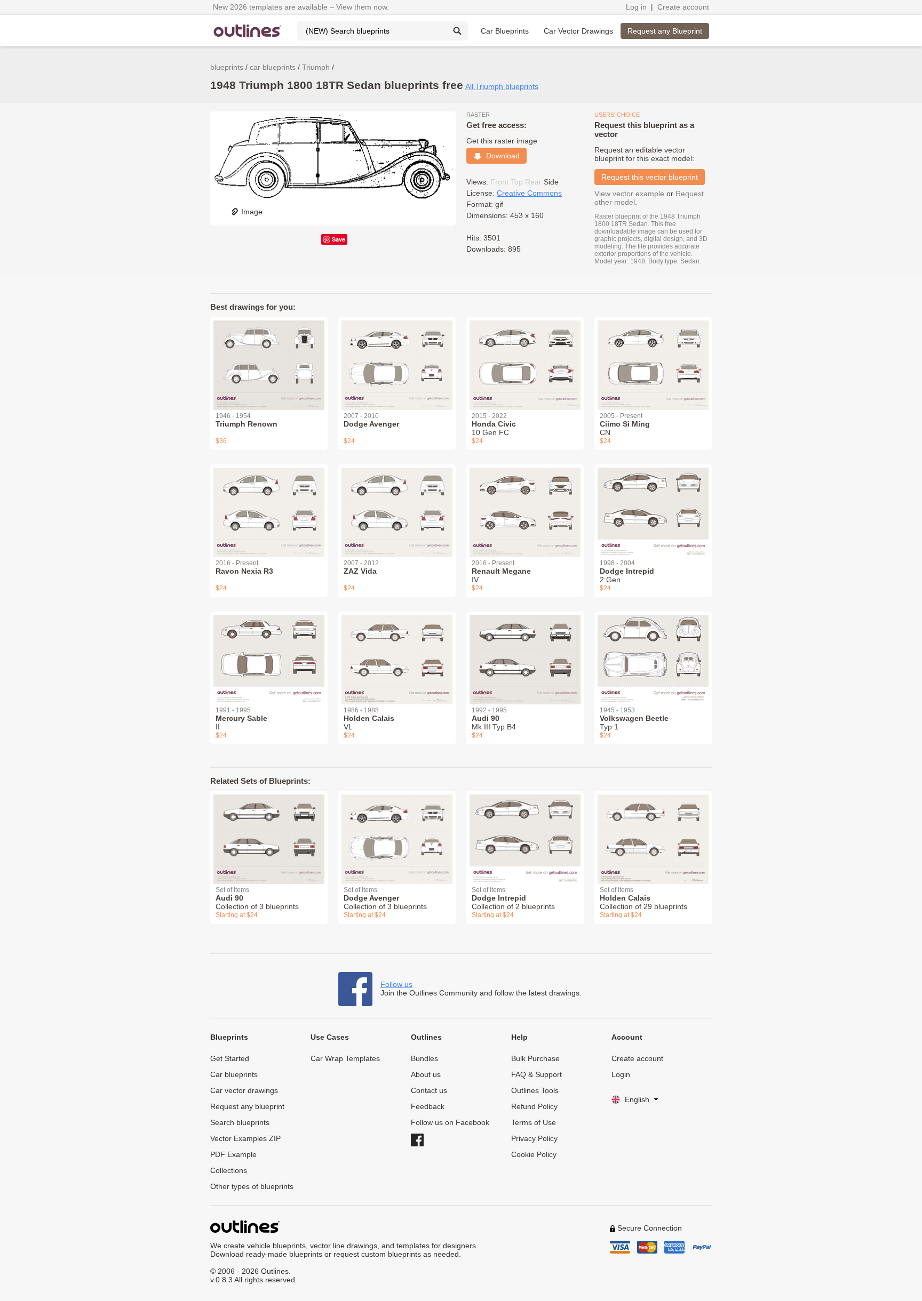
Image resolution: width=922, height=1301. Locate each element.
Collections (228, 1170)
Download (501, 155)
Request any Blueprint (664, 31)
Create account (683, 7)
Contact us (429, 1090)
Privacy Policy (534, 1138)
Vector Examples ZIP (245, 1138)
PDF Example (233, 1154)
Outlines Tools (535, 1090)
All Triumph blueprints (501, 86)
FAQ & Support (536, 1074)
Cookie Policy (534, 1154)
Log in (636, 7)
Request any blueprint (247, 1106)
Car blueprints (234, 1074)
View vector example (629, 193)
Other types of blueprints (251, 1186)
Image (252, 211)
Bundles (424, 1058)
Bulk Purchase (535, 1058)
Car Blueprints (505, 31)
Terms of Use (533, 1122)
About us (426, 1074)
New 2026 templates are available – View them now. (301, 7)
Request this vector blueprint (649, 177)
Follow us (396, 984)
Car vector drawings (244, 1090)
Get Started (229, 1058)
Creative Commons (529, 193)
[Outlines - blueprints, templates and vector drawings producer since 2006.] (247, 31)
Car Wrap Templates (345, 1058)
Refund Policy (534, 1106)
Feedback (427, 1106)
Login (620, 1074)
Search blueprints (239, 1122)
